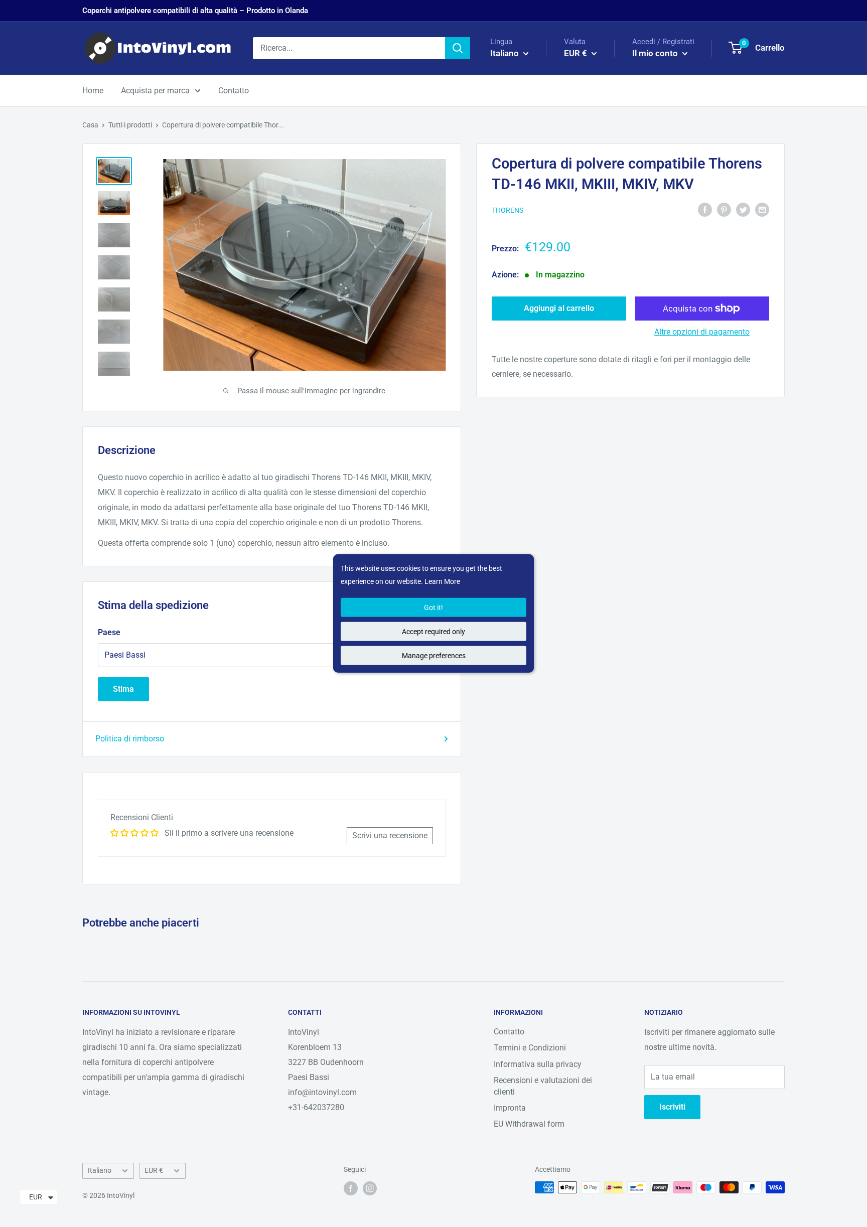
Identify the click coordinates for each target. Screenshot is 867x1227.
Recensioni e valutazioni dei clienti (543, 1086)
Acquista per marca (155, 90)
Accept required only (433, 632)
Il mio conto (656, 53)
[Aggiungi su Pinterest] (724, 209)
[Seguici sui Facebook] (351, 1188)
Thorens (507, 210)
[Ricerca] (457, 48)
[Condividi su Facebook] (705, 209)
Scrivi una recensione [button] (389, 835)
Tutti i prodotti (130, 125)
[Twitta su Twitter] (743, 209)
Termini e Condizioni (530, 1047)
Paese (109, 632)
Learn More (442, 581)
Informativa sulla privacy (538, 1064)
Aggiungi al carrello (559, 308)
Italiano (99, 1170)
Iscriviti (672, 1107)
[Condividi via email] (762, 209)
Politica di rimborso (129, 738)
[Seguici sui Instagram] (370, 1188)
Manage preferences (434, 656)
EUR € (153, 1170)
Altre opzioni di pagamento (702, 332)
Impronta (510, 1108)
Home (92, 90)
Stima (123, 689)
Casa (90, 125)
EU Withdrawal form (529, 1124)
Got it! (433, 607)
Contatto (233, 90)
